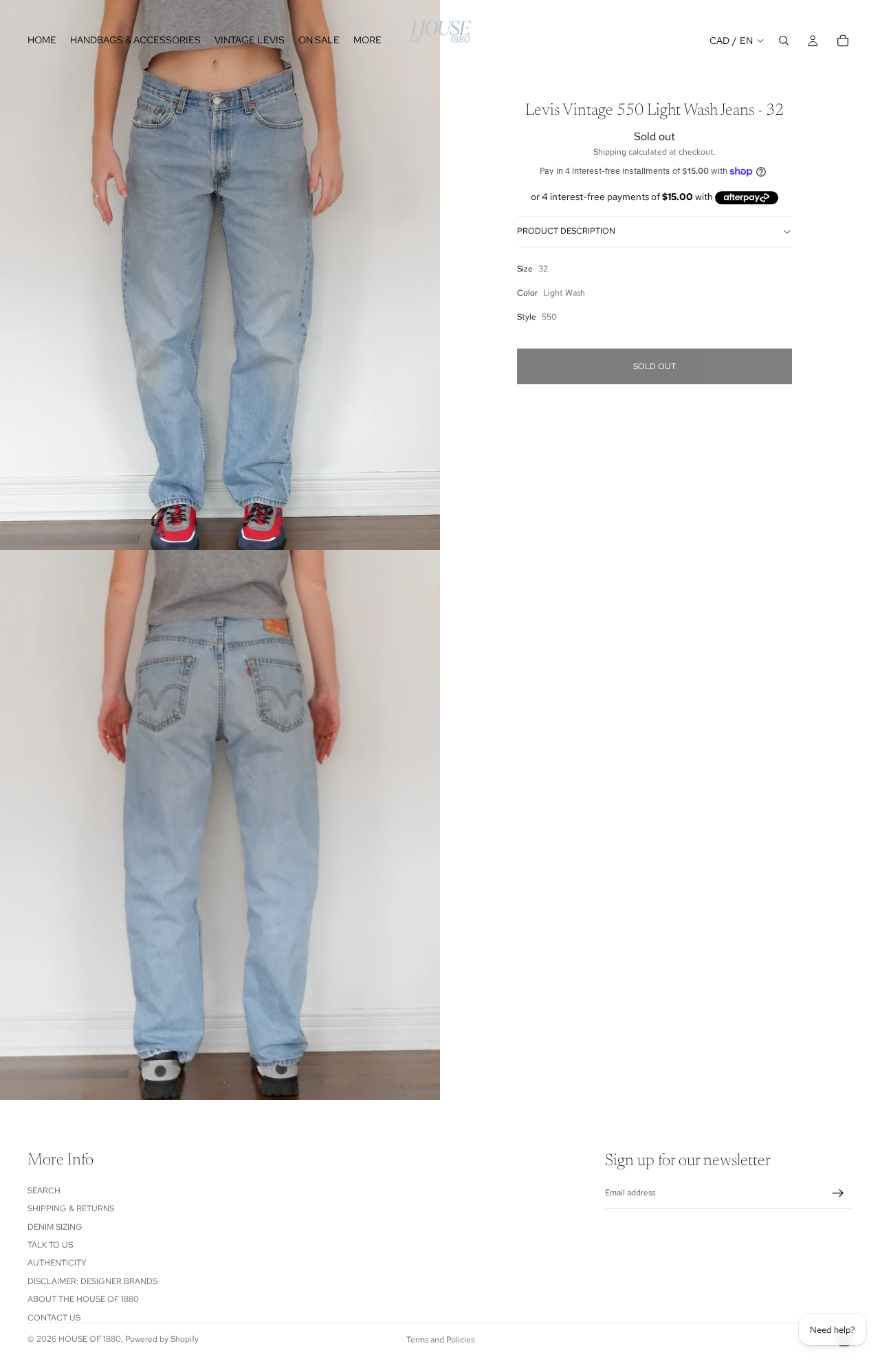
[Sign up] (838, 1193)
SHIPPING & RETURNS (71, 1208)
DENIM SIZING (55, 1227)
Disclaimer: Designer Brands (92, 1281)
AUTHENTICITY (57, 1262)
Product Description (566, 230)
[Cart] (843, 40)
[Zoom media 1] (220, 275)
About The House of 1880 (83, 1299)
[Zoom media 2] (220, 825)
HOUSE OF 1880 (89, 1339)
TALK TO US (50, 1244)
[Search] (784, 40)
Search (44, 1190)
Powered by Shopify (162, 1339)
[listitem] (367, 41)
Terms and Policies (440, 1339)
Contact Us (54, 1317)
